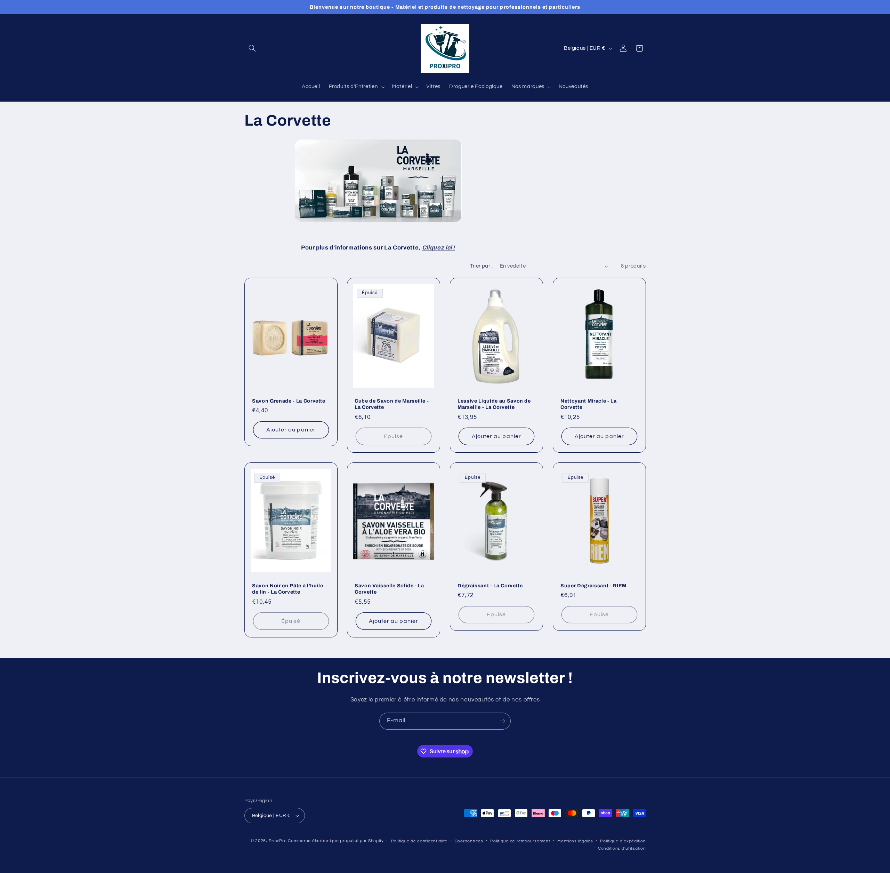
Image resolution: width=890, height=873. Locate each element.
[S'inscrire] (502, 721)
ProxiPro (278, 841)
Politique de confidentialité (419, 841)
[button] (252, 48)
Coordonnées (469, 841)
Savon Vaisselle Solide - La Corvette (389, 588)
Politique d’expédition (623, 841)
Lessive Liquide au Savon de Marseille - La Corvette (494, 404)
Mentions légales (575, 841)
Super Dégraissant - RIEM (593, 585)
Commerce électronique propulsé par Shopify (336, 841)
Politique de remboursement (520, 841)
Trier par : (481, 266)
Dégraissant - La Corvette (490, 585)
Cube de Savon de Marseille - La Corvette (392, 404)
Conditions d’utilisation (622, 848)
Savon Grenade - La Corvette (288, 401)
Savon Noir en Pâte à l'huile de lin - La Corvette (287, 588)
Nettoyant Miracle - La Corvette (588, 404)
